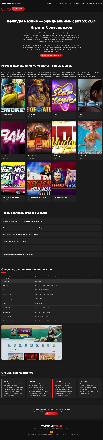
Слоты (49, 3)
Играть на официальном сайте (51, 55)
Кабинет (6, 8)
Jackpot (55, 3)
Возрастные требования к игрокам (14, 241)
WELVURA (11, 3)
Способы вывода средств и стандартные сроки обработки (22, 221)
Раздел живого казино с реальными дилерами (18, 254)
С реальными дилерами (94, 3)
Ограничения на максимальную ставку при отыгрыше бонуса (23, 228)
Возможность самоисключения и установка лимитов (20, 234)
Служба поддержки (65, 3)
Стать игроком (18, 8)
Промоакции (76, 3)
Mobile (84, 3)
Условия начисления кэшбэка (13, 248)
